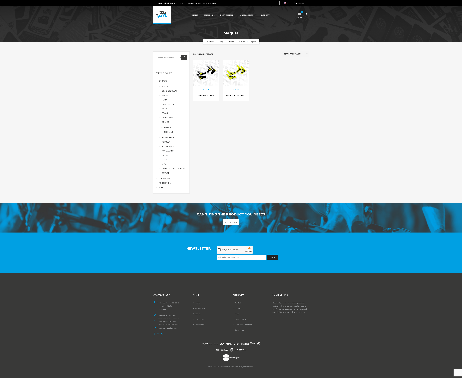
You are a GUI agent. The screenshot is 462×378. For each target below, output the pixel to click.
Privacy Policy (240, 319)
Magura (168, 128)
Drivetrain (167, 118)
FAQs (237, 314)
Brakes (242, 42)
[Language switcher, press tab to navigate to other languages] (285, 3)
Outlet (165, 173)
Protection (226, 15)
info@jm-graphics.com (168, 328)
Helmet (166, 155)
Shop (221, 42)
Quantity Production (173, 169)
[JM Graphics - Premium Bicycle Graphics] (162, 15)
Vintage (166, 160)
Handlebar (168, 137)
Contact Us (239, 330)
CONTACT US (231, 222)
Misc (164, 164)
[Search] (184, 57)
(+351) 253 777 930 (167, 315)
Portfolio (238, 303)
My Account (299, 3)
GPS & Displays (169, 91)
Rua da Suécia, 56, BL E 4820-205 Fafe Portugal (169, 306)
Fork (164, 100)
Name (165, 86)
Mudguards (168, 146)
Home (195, 15)
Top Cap (166, 142)
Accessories (246, 15)
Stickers (208, 15)
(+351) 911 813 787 (167, 322)
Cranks (166, 113)
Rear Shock (168, 104)
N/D (161, 187)
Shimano (168, 132)
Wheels (166, 109)
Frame (165, 95)
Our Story (239, 308)
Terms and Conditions (243, 325)
